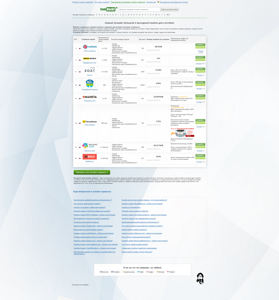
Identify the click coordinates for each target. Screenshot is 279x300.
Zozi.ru (89, 75)
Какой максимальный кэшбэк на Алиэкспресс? (140, 222)
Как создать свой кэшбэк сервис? (87, 204)
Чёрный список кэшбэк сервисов (135, 211)
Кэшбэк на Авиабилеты (131, 207)
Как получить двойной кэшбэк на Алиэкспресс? (93, 200)
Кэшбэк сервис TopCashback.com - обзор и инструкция (96, 244)
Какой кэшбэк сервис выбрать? (134, 230)
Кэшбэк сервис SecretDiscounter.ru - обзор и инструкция (144, 215)
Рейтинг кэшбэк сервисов (82, 2)
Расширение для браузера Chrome (174, 2)
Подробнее (199, 44)
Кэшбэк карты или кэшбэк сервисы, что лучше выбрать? (144, 200)
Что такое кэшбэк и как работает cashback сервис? (142, 226)
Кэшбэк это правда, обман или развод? (89, 207)
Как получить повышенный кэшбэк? (136, 237)
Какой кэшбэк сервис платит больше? (137, 252)
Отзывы (200, 51)
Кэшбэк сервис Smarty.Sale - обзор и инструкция (93, 226)
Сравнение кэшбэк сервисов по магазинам (139, 248)
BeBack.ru (90, 161)
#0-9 (168, 15)
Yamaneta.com (89, 101)
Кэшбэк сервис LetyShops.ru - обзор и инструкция (94, 233)
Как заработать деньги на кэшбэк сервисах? (91, 218)
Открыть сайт (200, 47)
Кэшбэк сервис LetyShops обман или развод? (92, 211)
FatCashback (90, 125)
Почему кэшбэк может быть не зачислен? (90, 237)
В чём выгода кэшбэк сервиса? (86, 222)
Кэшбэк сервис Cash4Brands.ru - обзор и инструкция (95, 248)
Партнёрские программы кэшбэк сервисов (128, 2)
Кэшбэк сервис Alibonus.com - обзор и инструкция (142, 233)
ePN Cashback (90, 51)
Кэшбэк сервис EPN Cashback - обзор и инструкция (94, 215)
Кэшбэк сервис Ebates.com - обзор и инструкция (93, 241)
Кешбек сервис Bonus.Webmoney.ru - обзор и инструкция (145, 241)
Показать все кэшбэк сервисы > (92, 172)
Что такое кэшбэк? (101, 2)
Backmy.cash (90, 151)
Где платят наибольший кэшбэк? (135, 244)
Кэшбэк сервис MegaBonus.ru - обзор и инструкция (142, 204)
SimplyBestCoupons (90, 90)
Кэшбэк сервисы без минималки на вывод (139, 218)
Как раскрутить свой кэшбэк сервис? (88, 230)
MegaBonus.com (89, 63)
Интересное (151, 2)
